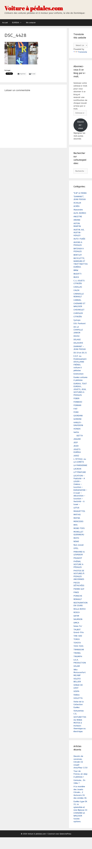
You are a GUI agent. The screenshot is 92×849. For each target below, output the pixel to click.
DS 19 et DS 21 (80, 353)
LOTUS (76, 508)
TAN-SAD (77, 636)
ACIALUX (77, 203)
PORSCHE (77, 596)
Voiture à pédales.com (33, 8)
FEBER (76, 398)
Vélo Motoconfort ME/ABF (79, 672)
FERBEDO (77, 402)
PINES (76, 592)
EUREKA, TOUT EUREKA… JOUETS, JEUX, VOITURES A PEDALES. (80, 389)
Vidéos (76, 695)
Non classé (78, 545)
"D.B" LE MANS (80, 193)
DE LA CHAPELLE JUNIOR (78, 330)
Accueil (5, 22)
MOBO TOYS (78, 528)
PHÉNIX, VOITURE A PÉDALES (78, 564)
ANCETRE (77, 216)
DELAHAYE (78, 343)
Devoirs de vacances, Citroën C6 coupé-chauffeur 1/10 (80, 762)
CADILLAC (77, 287)
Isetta (76, 432)
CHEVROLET (78, 310)
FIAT (75, 409)
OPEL (75, 548)
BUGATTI (77, 274)
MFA (75, 525)
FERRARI (77, 405)
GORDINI (77, 419)
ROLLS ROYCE (79, 609)
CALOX (76, 290)
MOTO (76, 538)
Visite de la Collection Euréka (78, 704)
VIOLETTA (77, 698)
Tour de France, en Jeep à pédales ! (80, 774)
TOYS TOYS (78, 646)
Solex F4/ (77, 626)
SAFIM (76, 616)
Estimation (78, 374)
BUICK (76, 277)
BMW (75, 270)
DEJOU (76, 336)
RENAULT (77, 599)
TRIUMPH (77, 656)
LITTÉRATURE (79, 472)
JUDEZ (76, 456)
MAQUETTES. (79, 511)
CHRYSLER (78, 313)
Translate (82, 52)
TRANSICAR (78, 649)
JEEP (75, 442)
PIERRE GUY (78, 589)
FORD (76, 412)
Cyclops (76, 320)
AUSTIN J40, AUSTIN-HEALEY (78, 233)
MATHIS (77, 514)
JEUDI (76, 446)
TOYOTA (77, 643)
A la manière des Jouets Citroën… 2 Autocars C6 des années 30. (80, 792)
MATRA (76, 518)
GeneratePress (65, 834)
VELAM (76, 666)
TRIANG (77, 653)
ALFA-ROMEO (79, 213)
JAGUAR (77, 439)
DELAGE (77, 339)
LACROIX (77, 469)
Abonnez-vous (80, 125)
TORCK (76, 639)
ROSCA (76, 612)
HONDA (76, 429)
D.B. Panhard (79, 323)
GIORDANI (78, 415)
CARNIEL (77, 300)
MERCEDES (78, 521)
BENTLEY (77, 255)
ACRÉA (76, 206)
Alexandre (78, 210)
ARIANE (76, 220)
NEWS (76, 541)
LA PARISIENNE (80, 465)
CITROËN (77, 316)
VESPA (76, 691)
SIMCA (76, 623)
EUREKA (15, 22)
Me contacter (31, 22)
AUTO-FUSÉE (79, 239)
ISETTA (79, 436)
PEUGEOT (77, 558)
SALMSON (77, 619)
